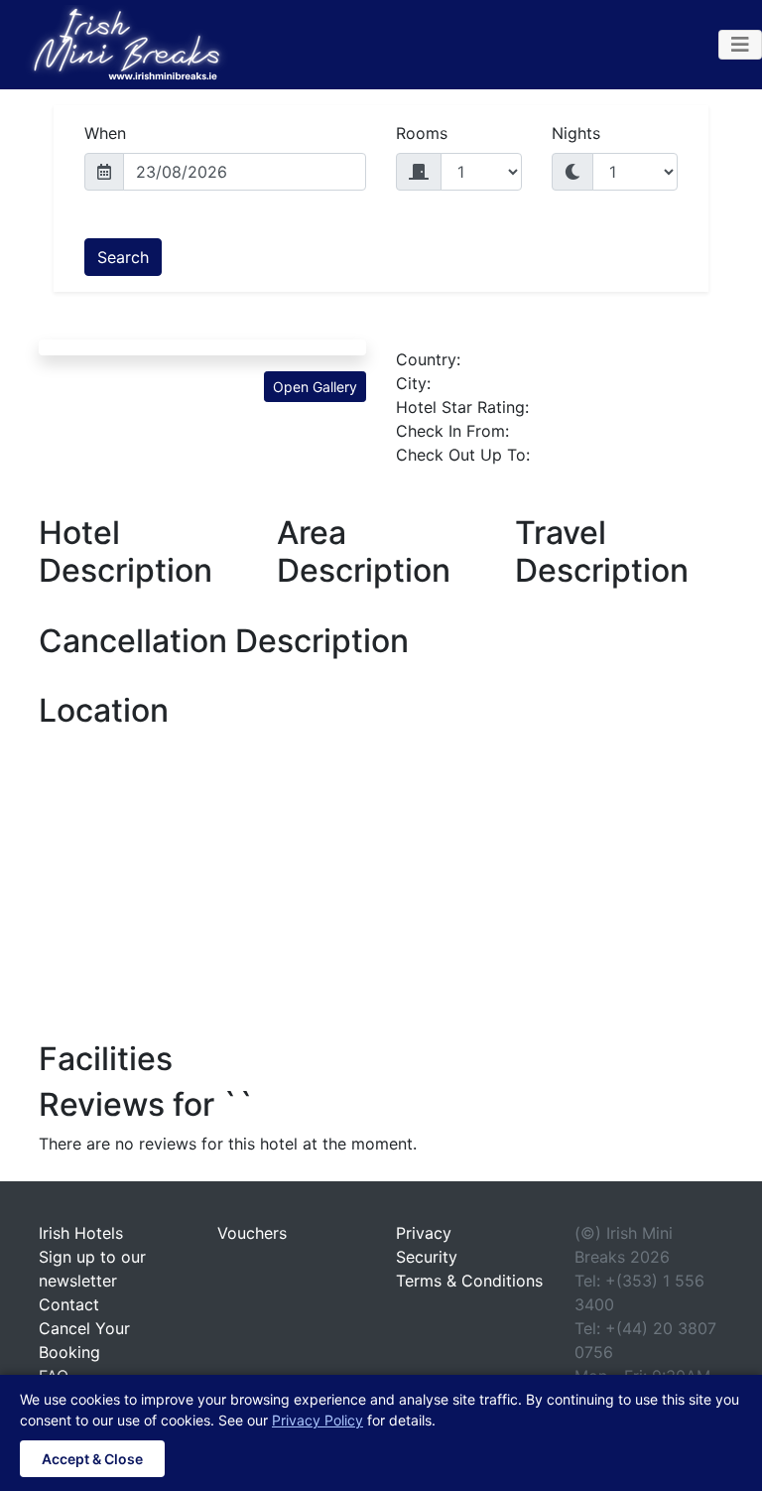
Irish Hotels (81, 1233)
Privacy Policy (317, 1420)
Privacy (423, 1233)
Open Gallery (315, 386)
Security (426, 1257)
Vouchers (252, 1233)
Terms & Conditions (469, 1280)
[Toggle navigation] (740, 45)
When (105, 133)
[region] (381, 878)
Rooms (421, 133)
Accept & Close (92, 1458)
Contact (69, 1304)
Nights (576, 133)
